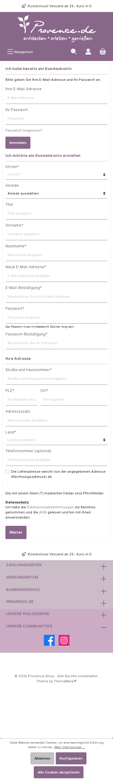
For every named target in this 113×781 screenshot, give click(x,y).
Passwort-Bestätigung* (26, 334)
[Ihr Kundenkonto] (88, 52)
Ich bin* (12, 166)
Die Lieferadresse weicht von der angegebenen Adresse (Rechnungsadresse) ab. (58, 474)
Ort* (44, 390)
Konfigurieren (71, 758)
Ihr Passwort (16, 109)
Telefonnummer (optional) (28, 451)
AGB (43, 512)
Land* (10, 432)
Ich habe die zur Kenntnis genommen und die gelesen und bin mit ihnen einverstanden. (50, 512)
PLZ (9, 390)
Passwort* (14, 308)
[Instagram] (64, 640)
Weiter (16, 532)
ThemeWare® (65, 681)
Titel (9, 204)
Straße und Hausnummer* (28, 369)
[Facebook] (49, 640)
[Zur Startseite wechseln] (56, 29)
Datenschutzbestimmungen (50, 507)
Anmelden (18, 143)
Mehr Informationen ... (69, 747)
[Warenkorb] (103, 52)
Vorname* (14, 225)
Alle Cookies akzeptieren (59, 772)
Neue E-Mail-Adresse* (25, 267)
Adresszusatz (17, 411)
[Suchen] (74, 52)
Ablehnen (42, 758)
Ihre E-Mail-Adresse (23, 89)
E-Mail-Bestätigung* (23, 287)
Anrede (12, 185)
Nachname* (16, 246)
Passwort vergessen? (23, 130)
